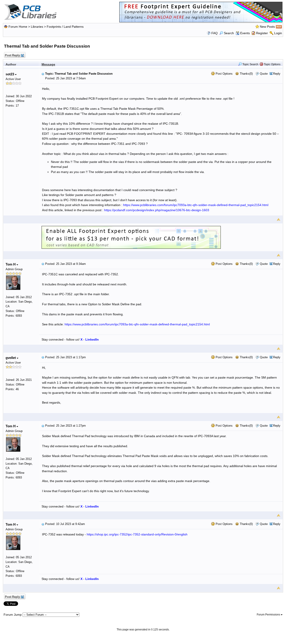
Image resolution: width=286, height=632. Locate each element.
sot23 (10, 74)
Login (278, 33)
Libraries (37, 26)
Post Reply (12, 55)
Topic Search (250, 64)
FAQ (214, 33)
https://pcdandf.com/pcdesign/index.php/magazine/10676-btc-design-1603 (156, 210)
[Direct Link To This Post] (43, 73)
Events (245, 33)
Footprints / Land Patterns (65, 26)
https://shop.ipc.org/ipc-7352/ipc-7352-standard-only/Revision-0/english (137, 534)
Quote (264, 73)
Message (48, 64)
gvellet (11, 358)
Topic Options (271, 64)
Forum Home (17, 26)
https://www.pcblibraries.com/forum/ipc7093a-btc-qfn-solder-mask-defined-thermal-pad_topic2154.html (195, 205)
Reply (276, 73)
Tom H (11, 264)
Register (262, 33)
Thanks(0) (246, 73)
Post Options (224, 73)
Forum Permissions (269, 614)
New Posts (267, 26)
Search (229, 33)
